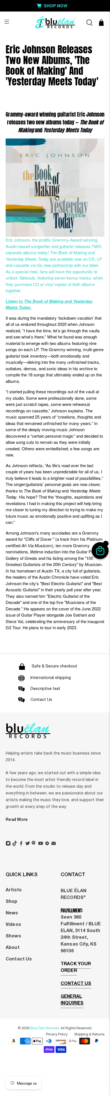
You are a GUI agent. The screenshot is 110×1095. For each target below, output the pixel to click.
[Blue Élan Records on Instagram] (8, 844)
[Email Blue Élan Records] (53, 844)
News (12, 913)
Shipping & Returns (89, 1034)
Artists (14, 890)
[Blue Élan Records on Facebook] (21, 844)
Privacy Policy (56, 1034)
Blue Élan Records (44, 1028)
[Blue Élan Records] (55, 22)
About (12, 948)
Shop (11, 902)
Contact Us (19, 959)
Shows (13, 936)
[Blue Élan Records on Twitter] (27, 844)
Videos (13, 925)
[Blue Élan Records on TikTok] (14, 844)
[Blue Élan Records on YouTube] (40, 844)
